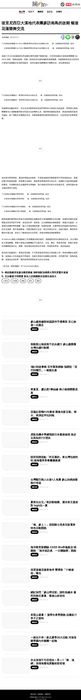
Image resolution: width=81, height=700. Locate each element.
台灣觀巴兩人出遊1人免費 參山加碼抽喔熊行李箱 (54, 481)
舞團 (23, 281)
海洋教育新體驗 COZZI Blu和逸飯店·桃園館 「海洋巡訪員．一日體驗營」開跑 (53, 548)
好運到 (59, 11)
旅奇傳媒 (5, 37)
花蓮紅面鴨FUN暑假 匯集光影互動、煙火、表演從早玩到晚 (53, 413)
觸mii (40, 4)
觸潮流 (40, 11)
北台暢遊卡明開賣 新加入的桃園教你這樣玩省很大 (30, 276)
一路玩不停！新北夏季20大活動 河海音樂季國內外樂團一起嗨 (53, 639)
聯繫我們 (48, 694)
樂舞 (38, 281)
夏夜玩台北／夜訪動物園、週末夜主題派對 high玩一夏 (54, 503)
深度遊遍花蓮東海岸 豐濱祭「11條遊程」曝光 (52, 571)
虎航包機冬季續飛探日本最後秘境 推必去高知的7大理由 (53, 436)
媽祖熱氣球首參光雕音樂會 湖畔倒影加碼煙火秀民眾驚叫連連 (36, 272)
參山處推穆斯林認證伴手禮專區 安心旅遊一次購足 (53, 323)
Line (68, 37)
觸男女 (34, 397)
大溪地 (5, 281)
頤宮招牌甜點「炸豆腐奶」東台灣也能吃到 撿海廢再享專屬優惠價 (54, 458)
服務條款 (40, 694)
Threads (73, 37)
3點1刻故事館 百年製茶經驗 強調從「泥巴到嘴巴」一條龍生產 (54, 368)
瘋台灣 (22, 11)
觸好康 (34, 487)
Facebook (63, 37)
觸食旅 (34, 329)
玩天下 (31, 11)
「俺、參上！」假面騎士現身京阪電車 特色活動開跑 (53, 526)
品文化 (50, 11)
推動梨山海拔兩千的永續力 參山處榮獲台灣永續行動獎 (53, 345)
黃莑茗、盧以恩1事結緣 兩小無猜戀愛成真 (54, 390)
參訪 (30, 281)
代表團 (14, 281)
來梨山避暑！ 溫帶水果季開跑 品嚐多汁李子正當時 (54, 616)
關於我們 (33, 694)
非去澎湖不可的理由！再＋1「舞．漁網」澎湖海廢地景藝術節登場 (52, 661)
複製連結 (77, 37)
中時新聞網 (73, 4)
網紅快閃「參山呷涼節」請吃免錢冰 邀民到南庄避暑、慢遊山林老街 (53, 593)
